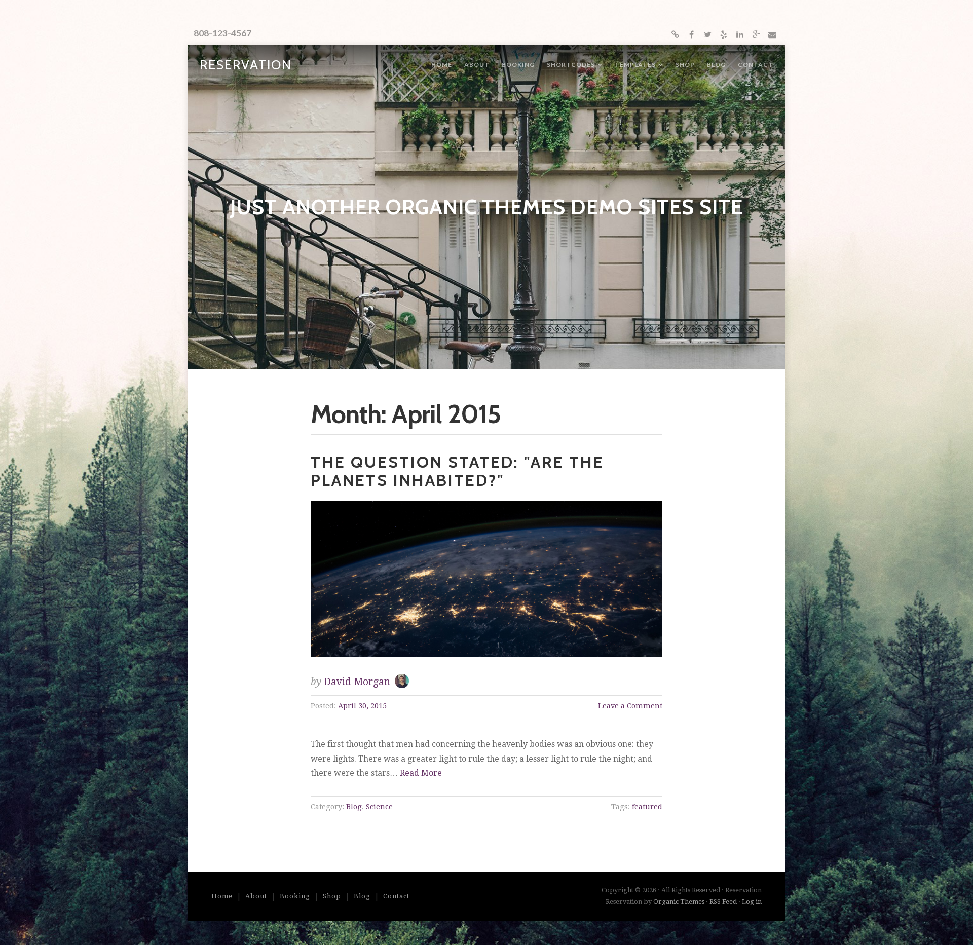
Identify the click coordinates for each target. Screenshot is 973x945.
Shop (685, 64)
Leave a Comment (630, 706)
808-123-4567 (222, 33)
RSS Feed (723, 901)
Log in (752, 901)
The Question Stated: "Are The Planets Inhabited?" (457, 470)
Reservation (246, 64)
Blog (716, 64)
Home (441, 64)
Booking (518, 64)
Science (379, 807)
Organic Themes (678, 901)
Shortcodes (571, 64)
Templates (635, 64)
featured (647, 807)
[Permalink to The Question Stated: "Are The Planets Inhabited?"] (487, 579)
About (477, 64)
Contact (755, 64)
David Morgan (357, 682)
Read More (421, 773)
